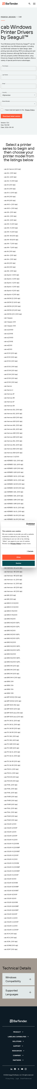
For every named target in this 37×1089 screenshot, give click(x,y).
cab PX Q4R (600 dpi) (11, 748)
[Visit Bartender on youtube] (22, 1069)
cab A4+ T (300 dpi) (10, 243)
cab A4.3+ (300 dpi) (11, 208)
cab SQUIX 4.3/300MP (12, 867)
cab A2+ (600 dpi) (10, 177)
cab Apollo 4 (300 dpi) (11, 294)
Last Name (5, 74)
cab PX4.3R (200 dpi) (11, 777)
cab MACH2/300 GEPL (12, 658)
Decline (18, 563)
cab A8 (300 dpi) (9, 267)
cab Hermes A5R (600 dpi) (13, 453)
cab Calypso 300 (10, 326)
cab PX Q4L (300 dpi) (11, 736)
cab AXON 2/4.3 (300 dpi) (13, 314)
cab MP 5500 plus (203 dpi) (13, 717)
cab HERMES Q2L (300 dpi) (13, 460)
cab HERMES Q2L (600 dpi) (13, 464)
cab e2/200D (8, 330)
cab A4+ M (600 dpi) (11, 240)
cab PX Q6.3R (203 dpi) (12, 761)
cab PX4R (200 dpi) (10, 797)
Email (3, 83)
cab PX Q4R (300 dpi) (11, 744)
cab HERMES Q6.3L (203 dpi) (14, 507)
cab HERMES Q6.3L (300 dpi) (14, 511)
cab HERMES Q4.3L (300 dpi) (14, 480)
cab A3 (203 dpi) (9, 185)
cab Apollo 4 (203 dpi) (11, 290)
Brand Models (6, 101)
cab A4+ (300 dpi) (10, 216)
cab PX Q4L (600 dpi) (11, 740)
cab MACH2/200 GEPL (12, 646)
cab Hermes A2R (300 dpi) (13, 417)
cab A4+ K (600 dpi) (11, 232)
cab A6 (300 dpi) (9, 251)
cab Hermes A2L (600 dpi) (13, 413)
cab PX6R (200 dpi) (10, 816)
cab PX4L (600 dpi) (10, 793)
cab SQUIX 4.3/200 (10, 840)
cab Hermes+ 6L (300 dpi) (13, 583)
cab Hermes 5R (9, 406)
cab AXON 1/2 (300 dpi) (12, 298)
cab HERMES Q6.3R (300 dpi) (14, 519)
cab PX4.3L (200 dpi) (11, 769)
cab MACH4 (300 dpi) (11, 670)
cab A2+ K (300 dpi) (11, 181)
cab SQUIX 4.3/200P (11, 855)
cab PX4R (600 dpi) (10, 804)
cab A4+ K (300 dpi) (11, 228)
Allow (18, 557)
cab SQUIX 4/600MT (11, 910)
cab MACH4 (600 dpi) (11, 674)
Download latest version (11, 116)
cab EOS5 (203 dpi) (10, 378)
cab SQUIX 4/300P (10, 894)
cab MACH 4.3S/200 (11, 603)
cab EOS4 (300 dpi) (11, 374)
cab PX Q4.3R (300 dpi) (12, 732)
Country (4, 92)
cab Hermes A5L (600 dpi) (13, 445)
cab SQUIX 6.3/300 (10, 926)
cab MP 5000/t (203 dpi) (12, 701)
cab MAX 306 (8, 689)
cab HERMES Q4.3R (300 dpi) (14, 488)
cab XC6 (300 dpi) (10, 938)
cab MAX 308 (8, 693)
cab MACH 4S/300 (10, 611)
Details (30, 551)
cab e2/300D (8, 337)
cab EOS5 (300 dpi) (11, 382)
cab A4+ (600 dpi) (10, 220)
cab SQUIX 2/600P (10, 836)
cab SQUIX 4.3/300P (11, 875)
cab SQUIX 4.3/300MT (12, 871)
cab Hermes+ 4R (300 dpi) (13, 572)
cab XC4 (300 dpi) (10, 934)
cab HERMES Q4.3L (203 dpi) (14, 476)
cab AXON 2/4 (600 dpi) (12, 310)
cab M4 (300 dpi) (10, 599)
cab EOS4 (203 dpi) (10, 370)
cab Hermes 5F (9, 402)
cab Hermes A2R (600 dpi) (13, 421)
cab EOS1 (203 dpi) (10, 353)
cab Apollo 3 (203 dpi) (11, 283)
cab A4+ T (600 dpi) (10, 247)
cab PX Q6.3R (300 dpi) (12, 765)
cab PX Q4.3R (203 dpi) (12, 728)
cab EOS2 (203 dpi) (10, 361)
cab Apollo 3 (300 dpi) (11, 287)
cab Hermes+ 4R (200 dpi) (13, 568)
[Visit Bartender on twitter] (19, 1069)
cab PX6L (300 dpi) (10, 812)
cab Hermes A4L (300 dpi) (13, 425)
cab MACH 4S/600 (10, 615)
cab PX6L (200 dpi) (10, 808)
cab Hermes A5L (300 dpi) (13, 441)
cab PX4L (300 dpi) (10, 789)
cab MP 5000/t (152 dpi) (12, 697)
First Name (5, 66)
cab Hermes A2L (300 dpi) (13, 410)
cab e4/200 (8, 345)
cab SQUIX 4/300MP (11, 887)
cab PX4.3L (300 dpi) (11, 773)
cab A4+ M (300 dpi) (11, 236)
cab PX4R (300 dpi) (10, 800)
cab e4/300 (8, 349)
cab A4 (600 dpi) (9, 200)
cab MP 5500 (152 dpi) (11, 705)
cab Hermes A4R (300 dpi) (13, 433)
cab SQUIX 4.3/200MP (12, 847)
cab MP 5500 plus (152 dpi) (13, 713)
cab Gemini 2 (8, 390)
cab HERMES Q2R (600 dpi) (13, 472)
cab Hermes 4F (9, 394)
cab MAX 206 (8, 685)
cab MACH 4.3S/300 (11, 607)
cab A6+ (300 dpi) (10, 259)
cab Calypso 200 (10, 322)
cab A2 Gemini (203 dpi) (12, 169)
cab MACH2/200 (10, 642)
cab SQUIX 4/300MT (11, 891)
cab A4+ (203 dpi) (10, 212)
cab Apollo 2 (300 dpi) (11, 279)
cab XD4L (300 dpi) (10, 941)
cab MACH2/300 (10, 654)
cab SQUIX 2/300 (10, 824)
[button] (18, 979)
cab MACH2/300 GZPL (12, 662)
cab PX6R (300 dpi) (10, 820)
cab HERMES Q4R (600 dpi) (13, 504)
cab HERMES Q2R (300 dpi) (13, 468)
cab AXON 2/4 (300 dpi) (12, 306)
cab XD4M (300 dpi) (11, 945)
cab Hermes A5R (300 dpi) (13, 449)
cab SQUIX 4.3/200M (11, 844)
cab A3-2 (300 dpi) (10, 193)
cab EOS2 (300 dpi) (11, 366)
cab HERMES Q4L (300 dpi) (13, 492)
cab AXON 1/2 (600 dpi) (12, 302)
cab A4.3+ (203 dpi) (10, 204)
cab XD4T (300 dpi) (10, 949)
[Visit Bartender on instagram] (26, 1069)
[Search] (29, 4)
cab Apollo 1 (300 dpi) (11, 275)
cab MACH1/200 (9, 619)
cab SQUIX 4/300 (10, 879)
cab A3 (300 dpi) (9, 189)
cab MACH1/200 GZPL (12, 627)
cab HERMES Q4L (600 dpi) (13, 496)
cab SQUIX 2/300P (10, 828)
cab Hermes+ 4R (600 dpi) (13, 576)
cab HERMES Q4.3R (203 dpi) (14, 484)
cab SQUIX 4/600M (11, 902)
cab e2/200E (8, 334)
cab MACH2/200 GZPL (12, 650)
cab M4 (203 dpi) (10, 595)
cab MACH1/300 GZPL (12, 638)
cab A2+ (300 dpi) (10, 173)
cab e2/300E (8, 341)
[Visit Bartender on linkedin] (11, 1069)
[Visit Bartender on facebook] (15, 1069)
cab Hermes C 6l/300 (11, 457)
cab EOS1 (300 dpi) (10, 357)
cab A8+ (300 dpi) (10, 271)
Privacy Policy (16, 543)
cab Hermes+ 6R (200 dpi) (13, 587)
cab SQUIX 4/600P (10, 914)
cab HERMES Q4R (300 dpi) (13, 500)
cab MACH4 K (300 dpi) (12, 677)
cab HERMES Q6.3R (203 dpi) (14, 515)
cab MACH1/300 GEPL (12, 634)
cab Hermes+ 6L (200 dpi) (13, 580)
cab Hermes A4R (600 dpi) (13, 437)
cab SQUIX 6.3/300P (11, 930)
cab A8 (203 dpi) (9, 263)
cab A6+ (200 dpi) (10, 255)
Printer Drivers (8, 17)
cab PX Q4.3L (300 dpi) (12, 724)
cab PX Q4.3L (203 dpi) (12, 721)
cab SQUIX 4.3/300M (11, 863)
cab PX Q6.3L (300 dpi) (12, 756)
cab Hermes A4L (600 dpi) (13, 429)
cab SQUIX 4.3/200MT (12, 851)
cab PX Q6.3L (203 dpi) (12, 752)
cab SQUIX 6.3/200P (11, 922)
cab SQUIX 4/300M (11, 883)
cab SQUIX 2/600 (10, 832)
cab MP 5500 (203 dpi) (12, 709)
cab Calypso (8, 318)
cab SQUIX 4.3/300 (10, 859)
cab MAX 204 (8, 681)
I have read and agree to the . (20, 110)
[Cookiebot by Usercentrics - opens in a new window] (26, 524)
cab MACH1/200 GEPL (12, 623)
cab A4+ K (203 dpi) (11, 224)
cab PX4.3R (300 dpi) (11, 781)
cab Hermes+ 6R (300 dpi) (13, 591)
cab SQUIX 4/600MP (11, 906)
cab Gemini (8, 386)
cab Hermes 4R (9, 398)
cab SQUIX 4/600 (10, 898)
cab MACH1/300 (9, 630)
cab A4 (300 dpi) (9, 196)
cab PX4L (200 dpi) (10, 785)
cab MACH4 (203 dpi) (11, 666)
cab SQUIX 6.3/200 (10, 918)
